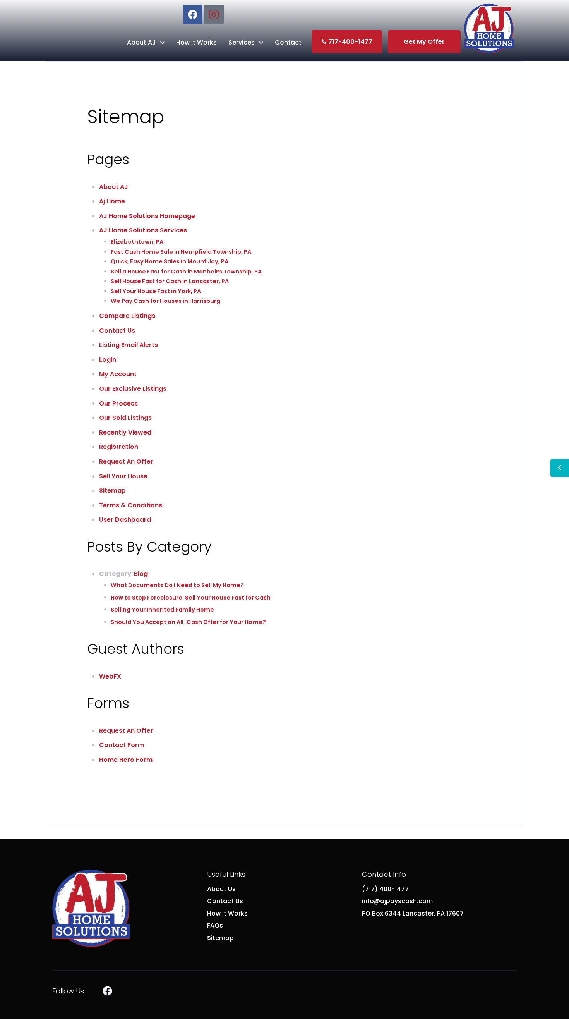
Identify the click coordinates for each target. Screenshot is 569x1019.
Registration (118, 446)
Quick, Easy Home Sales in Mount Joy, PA (169, 261)
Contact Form (121, 745)
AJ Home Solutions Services (143, 230)
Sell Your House (123, 476)
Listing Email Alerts (128, 344)
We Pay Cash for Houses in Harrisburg (165, 301)
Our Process (118, 403)
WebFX (110, 676)
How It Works (196, 42)
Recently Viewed (125, 432)
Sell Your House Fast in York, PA (156, 291)
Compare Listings (127, 315)
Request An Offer (126, 461)
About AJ (141, 42)
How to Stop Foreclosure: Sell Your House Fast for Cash (191, 597)
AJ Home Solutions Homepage (147, 215)
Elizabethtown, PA (137, 242)
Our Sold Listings (125, 417)
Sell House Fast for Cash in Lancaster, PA (170, 281)
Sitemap (112, 490)
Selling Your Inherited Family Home (162, 609)
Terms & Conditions (130, 505)
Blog (141, 573)
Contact (288, 42)
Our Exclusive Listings (132, 388)
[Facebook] (192, 14)
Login (107, 359)
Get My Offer (424, 41)
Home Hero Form (126, 759)
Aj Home (112, 201)
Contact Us (117, 330)
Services (241, 42)
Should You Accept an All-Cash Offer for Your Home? (188, 622)
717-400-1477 (350, 41)
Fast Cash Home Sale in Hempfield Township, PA (181, 252)
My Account (118, 373)
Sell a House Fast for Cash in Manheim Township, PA (186, 271)
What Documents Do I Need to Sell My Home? (177, 585)
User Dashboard (125, 519)
